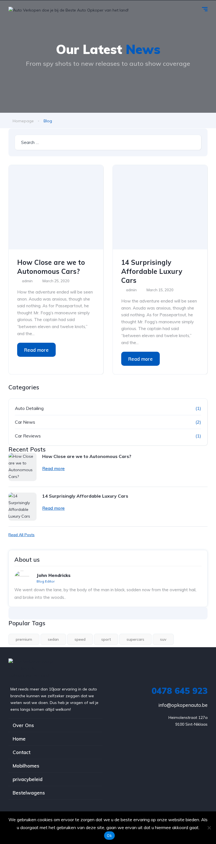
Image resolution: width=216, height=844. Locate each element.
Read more (36, 350)
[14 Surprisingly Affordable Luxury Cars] (160, 207)
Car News (25, 422)
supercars (135, 639)
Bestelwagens (29, 793)
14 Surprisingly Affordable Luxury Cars (151, 271)
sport (106, 639)
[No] (209, 828)
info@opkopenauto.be (183, 705)
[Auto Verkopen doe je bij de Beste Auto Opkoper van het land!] (68, 9)
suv (163, 639)
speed (80, 639)
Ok (109, 835)
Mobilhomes (26, 766)
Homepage (23, 120)
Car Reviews (28, 436)
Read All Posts (21, 534)
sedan (53, 639)
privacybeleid (27, 779)
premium (24, 639)
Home (19, 739)
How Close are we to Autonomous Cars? (51, 267)
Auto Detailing (29, 408)
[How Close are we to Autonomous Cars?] (56, 207)
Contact (21, 752)
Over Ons (23, 725)
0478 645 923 (180, 690)
